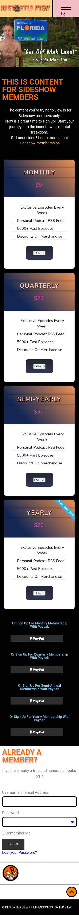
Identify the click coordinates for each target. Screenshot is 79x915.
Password (10, 813)
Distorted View (59, 907)
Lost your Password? (19, 852)
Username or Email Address (25, 792)
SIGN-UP (39, 253)
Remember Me (18, 833)
